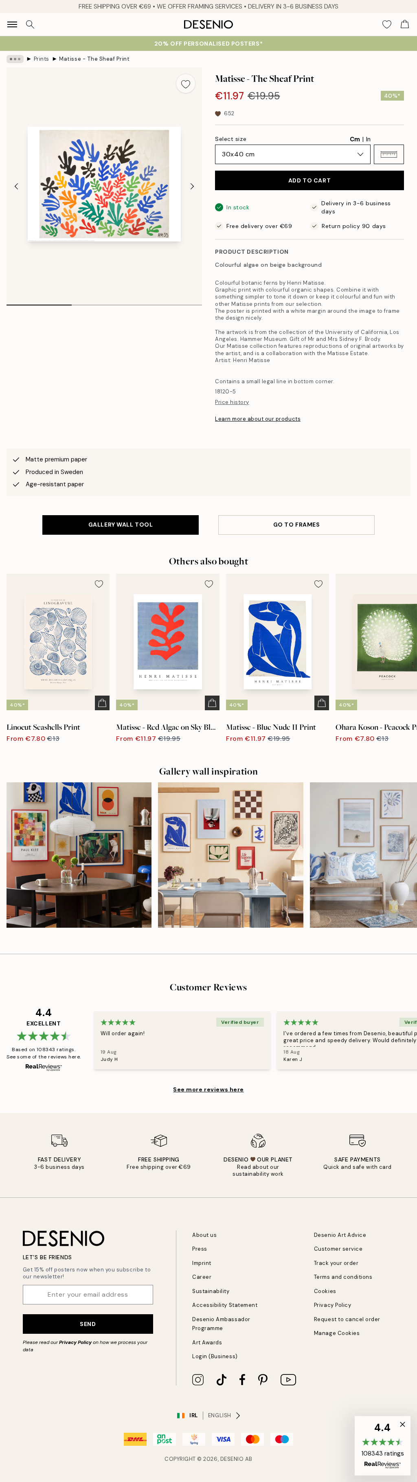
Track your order (336, 1263)
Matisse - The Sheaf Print (94, 58)
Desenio (232, 1459)
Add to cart (309, 180)
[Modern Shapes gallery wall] (230, 854)
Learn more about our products (258, 418)
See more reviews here (208, 1089)
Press (199, 1248)
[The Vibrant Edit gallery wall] (79, 854)
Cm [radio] (355, 139)
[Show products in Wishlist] (387, 24)
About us (204, 1235)
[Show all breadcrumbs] (15, 59)
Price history (232, 402)
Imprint (201, 1263)
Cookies (325, 1291)
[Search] (30, 24)
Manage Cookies (337, 1333)
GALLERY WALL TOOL (120, 524)
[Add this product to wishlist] (185, 83)
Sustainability (210, 1291)
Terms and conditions (343, 1276)
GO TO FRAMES (296, 524)
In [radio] (368, 139)
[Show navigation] (12, 24)
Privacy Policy (75, 1342)
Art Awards (207, 1342)
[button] (389, 154)
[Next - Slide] (192, 186)
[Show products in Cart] (405, 24)
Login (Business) (214, 1356)
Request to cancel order (347, 1319)
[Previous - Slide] (16, 186)
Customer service (338, 1248)
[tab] (39, 302)
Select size (230, 139)
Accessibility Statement (224, 1305)
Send (88, 1324)
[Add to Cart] (102, 703)
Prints (41, 58)
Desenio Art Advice (340, 1235)
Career (201, 1276)
